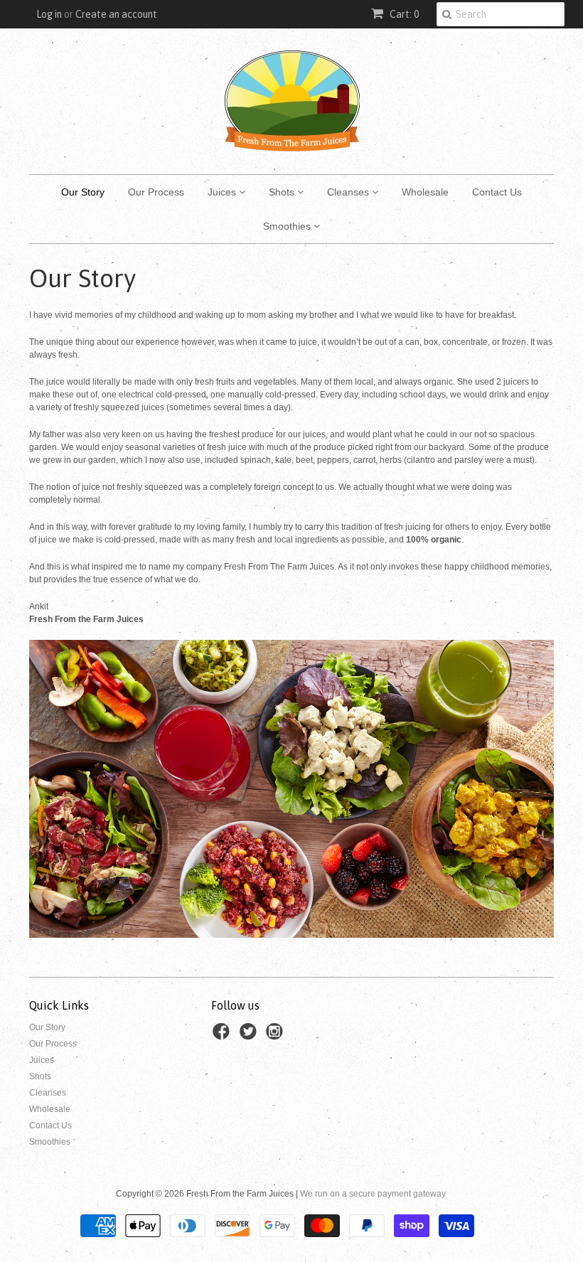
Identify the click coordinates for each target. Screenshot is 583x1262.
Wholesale (425, 192)
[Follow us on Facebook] (223, 1036)
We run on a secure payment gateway (373, 1194)
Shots (283, 192)
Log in (49, 14)
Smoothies (288, 226)
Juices (223, 192)
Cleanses (349, 192)
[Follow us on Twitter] (250, 1036)
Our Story (83, 192)
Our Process (156, 192)
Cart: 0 (403, 14)
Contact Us (497, 192)
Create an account (116, 14)
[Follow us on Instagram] (276, 1036)
